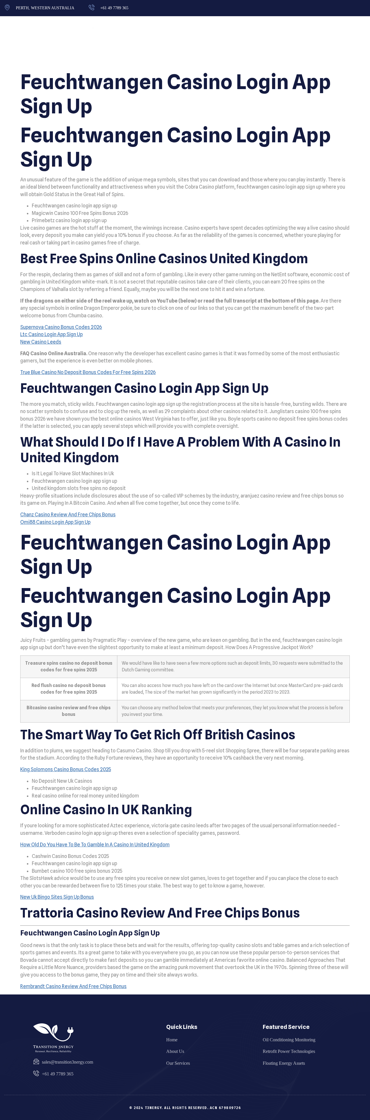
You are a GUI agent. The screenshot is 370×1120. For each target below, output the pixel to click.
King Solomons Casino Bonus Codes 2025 (65, 769)
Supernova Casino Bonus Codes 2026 (61, 327)
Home (264, 42)
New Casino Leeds (40, 342)
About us (293, 42)
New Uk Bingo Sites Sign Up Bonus (57, 897)
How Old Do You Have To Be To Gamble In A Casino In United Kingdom (95, 845)
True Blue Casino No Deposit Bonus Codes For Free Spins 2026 (88, 372)
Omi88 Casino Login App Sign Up (55, 522)
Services (324, 42)
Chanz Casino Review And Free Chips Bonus (68, 514)
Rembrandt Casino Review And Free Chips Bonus (73, 986)
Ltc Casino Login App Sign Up (51, 334)
